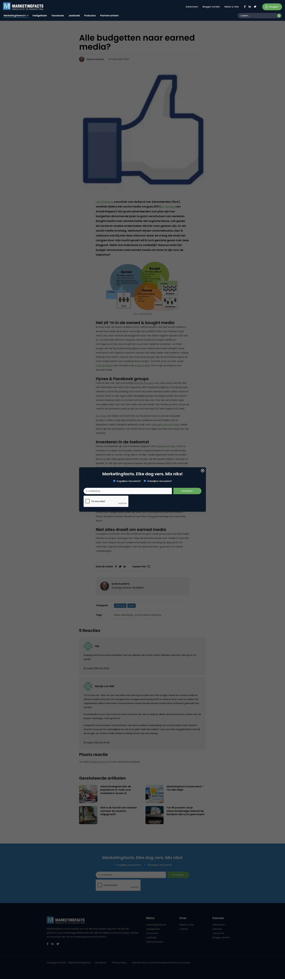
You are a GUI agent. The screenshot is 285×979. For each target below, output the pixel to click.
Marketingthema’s (15, 15)
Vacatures (57, 15)
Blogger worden (211, 6)
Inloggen (273, 6)
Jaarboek (74, 15)
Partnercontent (109, 15)
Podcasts (90, 15)
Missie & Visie (231, 6)
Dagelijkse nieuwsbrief (129, 481)
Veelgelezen (39, 15)
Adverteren (192, 6)
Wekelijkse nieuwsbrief (159, 481)
